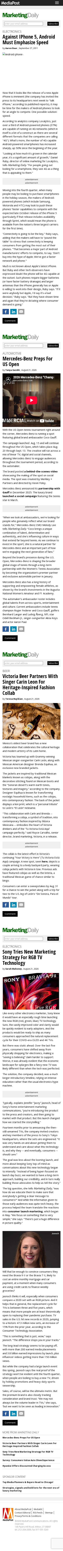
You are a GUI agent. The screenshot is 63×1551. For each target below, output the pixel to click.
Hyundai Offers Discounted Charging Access (27, 1465)
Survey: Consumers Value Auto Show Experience (28, 1460)
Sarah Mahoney (13, 968)
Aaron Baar (11, 48)
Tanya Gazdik (12, 370)
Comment (10, 320)
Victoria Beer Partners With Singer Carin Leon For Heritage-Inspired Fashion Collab (30, 1445)
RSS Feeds (38, 1512)
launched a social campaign (20, 496)
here (45, 861)
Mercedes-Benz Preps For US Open (21, 1437)
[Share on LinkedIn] (13, 311)
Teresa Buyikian (14, 698)
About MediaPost (23, 1509)
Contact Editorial (23, 1512)
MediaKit (38, 1509)
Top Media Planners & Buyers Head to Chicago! (28, 1482)
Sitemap (49, 1512)
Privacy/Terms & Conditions (28, 1516)
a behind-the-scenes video (41, 471)
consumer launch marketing (25, 1211)
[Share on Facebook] (6, 311)
